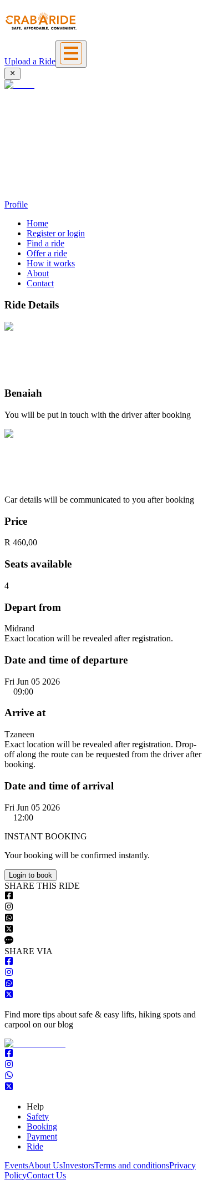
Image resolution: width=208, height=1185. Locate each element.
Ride (35, 1146)
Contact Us (46, 1175)
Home (37, 223)
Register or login (56, 233)
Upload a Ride (29, 61)
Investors (78, 1165)
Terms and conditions (131, 1165)
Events (16, 1165)
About (38, 273)
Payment (42, 1136)
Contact (40, 283)
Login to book (30, 875)
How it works (51, 263)
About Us (45, 1165)
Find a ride (45, 243)
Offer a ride (47, 253)
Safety (38, 1116)
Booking (42, 1126)
